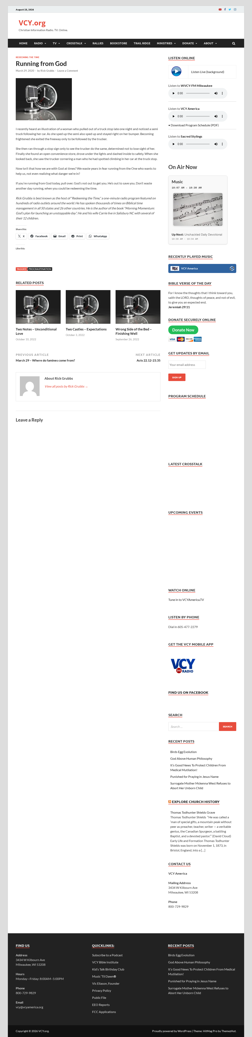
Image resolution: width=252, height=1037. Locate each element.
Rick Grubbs (47, 70)
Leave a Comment (67, 70)
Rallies (98, 43)
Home (23, 43)
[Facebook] (225, 9)
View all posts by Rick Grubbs (66, 386)
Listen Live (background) (207, 72)
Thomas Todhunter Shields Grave (192, 812)
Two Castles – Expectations (86, 329)
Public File (99, 997)
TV (55, 43)
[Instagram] (235, 9)
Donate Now (183, 329)
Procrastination (40, 268)
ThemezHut (228, 1031)
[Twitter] (230, 9)
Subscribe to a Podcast (107, 955)
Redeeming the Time (27, 57)
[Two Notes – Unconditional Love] (38, 325)
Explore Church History (196, 801)
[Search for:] (202, 726)
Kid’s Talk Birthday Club (108, 969)
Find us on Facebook (188, 692)
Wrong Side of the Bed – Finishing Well (134, 331)
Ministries (164, 43)
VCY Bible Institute (105, 962)
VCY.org (32, 23)
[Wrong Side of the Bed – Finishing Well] (138, 325)
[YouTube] (220, 9)
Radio (38, 43)
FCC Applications (104, 1012)
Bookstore (118, 43)
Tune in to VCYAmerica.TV (186, 599)
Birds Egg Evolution (183, 752)
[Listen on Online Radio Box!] (232, 269)
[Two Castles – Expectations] (88, 325)
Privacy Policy (101, 990)
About (208, 43)
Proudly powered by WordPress (171, 1031)
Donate (188, 43)
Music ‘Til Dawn (104, 976)
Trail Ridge (142, 43)
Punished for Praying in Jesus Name (194, 776)
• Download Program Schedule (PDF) (193, 125)
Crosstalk (74, 43)
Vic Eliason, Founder (106, 983)
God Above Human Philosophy (191, 758)
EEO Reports (101, 1004)
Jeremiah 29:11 (179, 307)
